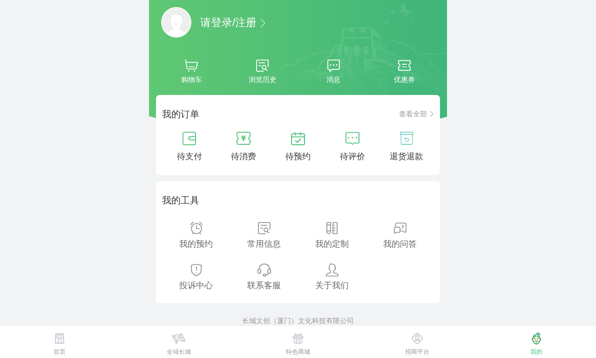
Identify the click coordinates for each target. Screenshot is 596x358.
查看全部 (413, 114)
